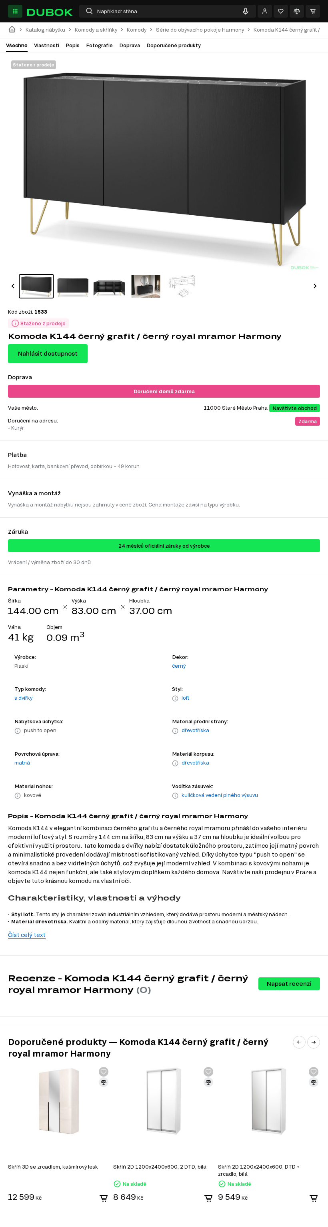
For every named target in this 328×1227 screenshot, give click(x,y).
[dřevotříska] (175, 731)
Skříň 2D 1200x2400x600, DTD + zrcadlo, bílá (259, 1170)
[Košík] (313, 11)
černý (179, 666)
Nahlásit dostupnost (48, 353)
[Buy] (103, 1198)
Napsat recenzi (289, 983)
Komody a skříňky (96, 29)
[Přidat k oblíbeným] (103, 1072)
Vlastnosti (46, 45)
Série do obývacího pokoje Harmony (200, 29)
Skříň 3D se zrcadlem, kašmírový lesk (53, 1166)
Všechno (17, 45)
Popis (73, 45)
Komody (136, 29)
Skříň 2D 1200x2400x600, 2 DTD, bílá (159, 1166)
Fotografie (99, 45)
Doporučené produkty (173, 45)
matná (22, 762)
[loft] (175, 698)
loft (185, 698)
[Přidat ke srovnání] (103, 1082)
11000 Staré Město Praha (236, 407)
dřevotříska (195, 730)
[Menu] (15, 11)
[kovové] (17, 796)
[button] (13, 286)
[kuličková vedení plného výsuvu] (175, 796)
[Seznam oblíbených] (281, 11)
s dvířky (23, 698)
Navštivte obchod (294, 408)
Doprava (129, 45)
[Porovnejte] (297, 11)
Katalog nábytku (45, 29)
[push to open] (17, 731)
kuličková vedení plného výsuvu (220, 795)
